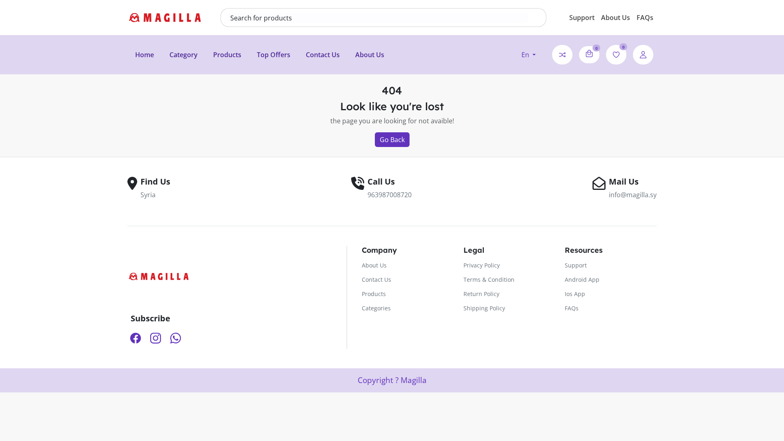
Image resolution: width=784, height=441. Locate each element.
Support (582, 17)
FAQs (645, 17)
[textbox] (377, 18)
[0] (589, 53)
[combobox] (377, 18)
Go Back (392, 139)
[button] (528, 55)
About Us (615, 17)
